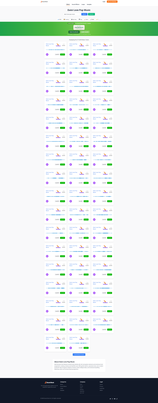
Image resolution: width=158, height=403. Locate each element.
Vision (81, 387)
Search (84, 14)
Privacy (101, 386)
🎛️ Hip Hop (73, 19)
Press (81, 384)
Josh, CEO (82, 392)
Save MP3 (57, 54)
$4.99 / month (85, 32)
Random (91, 14)
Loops (83, 4)
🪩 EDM (59, 19)
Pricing (81, 386)
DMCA (101, 390)
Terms (101, 384)
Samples (89, 4)
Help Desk (82, 391)
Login (104, 1)
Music (68, 4)
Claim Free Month (74, 32)
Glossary (82, 389)
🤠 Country (66, 19)
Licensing (102, 388)
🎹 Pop (80, 19)
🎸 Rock (86, 19)
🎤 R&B (92, 19)
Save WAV (62, 54)
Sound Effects (75, 4)
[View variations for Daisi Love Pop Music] (58, 44)
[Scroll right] (100, 19)
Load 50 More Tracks (79, 354)
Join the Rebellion (112, 1)
